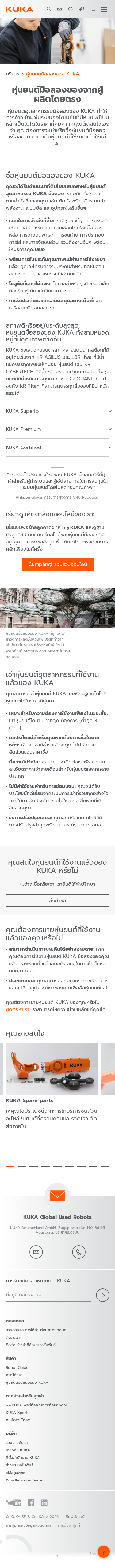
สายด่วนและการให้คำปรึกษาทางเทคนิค (36, 1330)
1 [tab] (10, 1166)
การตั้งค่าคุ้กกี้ (69, 1525)
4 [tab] (45, 1166)
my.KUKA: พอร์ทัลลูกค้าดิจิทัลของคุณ (36, 1405)
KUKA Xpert (17, 1412)
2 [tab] (22, 1166)
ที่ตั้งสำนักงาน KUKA (23, 1458)
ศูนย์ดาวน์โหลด (18, 1420)
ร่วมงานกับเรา (17, 1443)
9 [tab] (105, 1166)
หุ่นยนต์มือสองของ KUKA (52, 74)
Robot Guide (17, 1367)
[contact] (59, 9)
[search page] (49, 9)
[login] (81, 9)
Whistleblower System (25, 1480)
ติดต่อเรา (13, 1337)
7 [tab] (81, 1166)
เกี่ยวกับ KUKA (18, 1450)
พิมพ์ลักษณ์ (75, 1517)
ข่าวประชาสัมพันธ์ (19, 1465)
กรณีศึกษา (14, 1375)
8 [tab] (93, 1166)
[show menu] (104, 9)
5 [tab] (57, 1166)
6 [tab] (69, 1166)
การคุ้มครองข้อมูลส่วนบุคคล (29, 1525)
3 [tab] (33, 1166)
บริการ (12, 74)
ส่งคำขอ (57, 900)
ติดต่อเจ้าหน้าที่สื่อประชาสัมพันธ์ (31, 1345)
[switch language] (70, 9)
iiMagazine (15, 1472)
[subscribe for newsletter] (102, 1295)
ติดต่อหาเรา (17, 1009)
